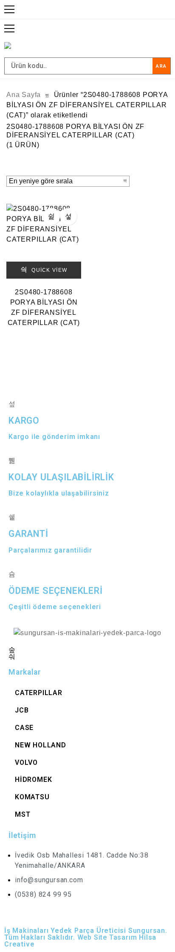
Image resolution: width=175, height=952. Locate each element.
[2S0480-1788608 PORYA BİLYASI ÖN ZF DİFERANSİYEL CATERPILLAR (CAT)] (43, 241)
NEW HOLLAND (40, 745)
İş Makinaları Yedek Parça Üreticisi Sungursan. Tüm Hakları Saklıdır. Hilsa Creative (85, 937)
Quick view (48, 270)
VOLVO (26, 762)
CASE (24, 728)
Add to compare (68, 216)
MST (22, 814)
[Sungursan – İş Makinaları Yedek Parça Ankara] (15, 45)
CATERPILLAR (38, 693)
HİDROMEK (33, 779)
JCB (21, 710)
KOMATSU (32, 797)
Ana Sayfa (23, 94)
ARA (161, 66)
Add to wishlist (51, 216)
